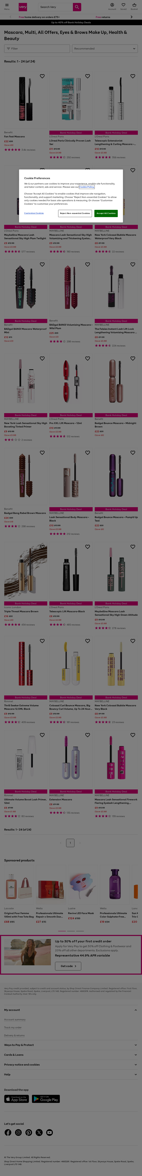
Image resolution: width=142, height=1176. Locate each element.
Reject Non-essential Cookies (75, 213)
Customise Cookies (34, 213)
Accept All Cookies (106, 213)
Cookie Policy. (86, 187)
